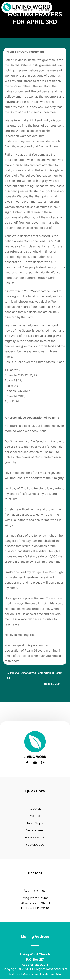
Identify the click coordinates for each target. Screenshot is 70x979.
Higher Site (53, 974)
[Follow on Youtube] (35, 763)
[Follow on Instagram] (43, 763)
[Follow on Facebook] (27, 763)
